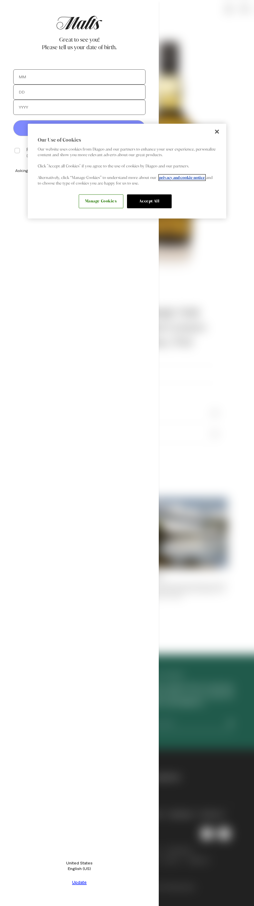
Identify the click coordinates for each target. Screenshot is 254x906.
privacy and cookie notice (182, 177)
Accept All (149, 200)
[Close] (217, 131)
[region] (127, 170)
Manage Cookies (101, 200)
